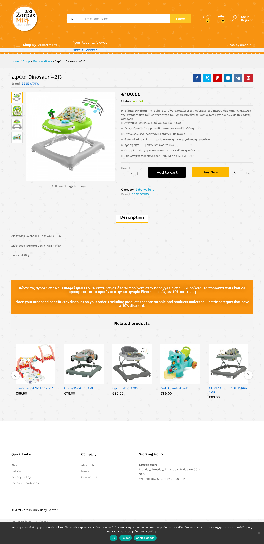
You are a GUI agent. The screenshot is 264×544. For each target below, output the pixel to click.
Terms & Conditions (25, 483)
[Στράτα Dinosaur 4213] (197, 78)
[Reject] (259, 533)
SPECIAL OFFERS (85, 50)
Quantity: (126, 168)
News (85, 471)
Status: (126, 101)
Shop (15, 465)
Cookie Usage (145, 537)
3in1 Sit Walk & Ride (174, 388)
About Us (87, 465)
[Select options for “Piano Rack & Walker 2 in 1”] (21, 381)
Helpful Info (19, 471)
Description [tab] (132, 217)
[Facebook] (251, 454)
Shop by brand (238, 45)
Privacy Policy (21, 477)
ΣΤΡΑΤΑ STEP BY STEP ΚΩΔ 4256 (228, 389)
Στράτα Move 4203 (125, 388)
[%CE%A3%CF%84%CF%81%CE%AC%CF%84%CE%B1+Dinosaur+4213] (207, 78)
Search (181, 18)
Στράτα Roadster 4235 (79, 388)
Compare (247, 172)
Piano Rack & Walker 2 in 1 (34, 388)
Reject (125, 537)
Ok (113, 537)
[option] (35, 373)
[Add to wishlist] (236, 172)
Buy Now (210, 172)
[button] (69, 381)
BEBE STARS (30, 83)
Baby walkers (145, 189)
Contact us (89, 477)
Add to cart (167, 172)
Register (247, 20)
